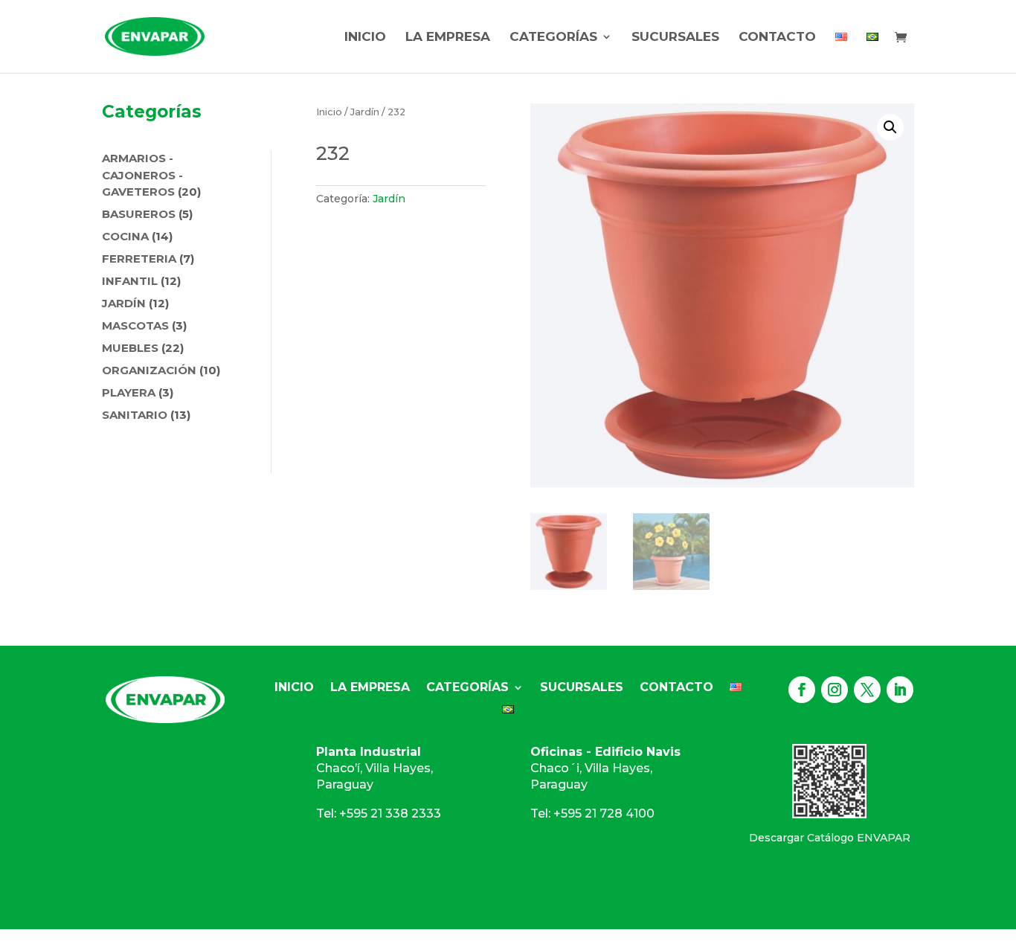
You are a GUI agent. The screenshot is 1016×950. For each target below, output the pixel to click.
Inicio (365, 37)
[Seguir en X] (867, 689)
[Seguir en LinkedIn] (900, 689)
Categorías (553, 37)
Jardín (364, 112)
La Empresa (447, 37)
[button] (890, 127)
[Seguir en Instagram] (834, 689)
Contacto (777, 37)
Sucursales (675, 37)
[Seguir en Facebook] (801, 689)
